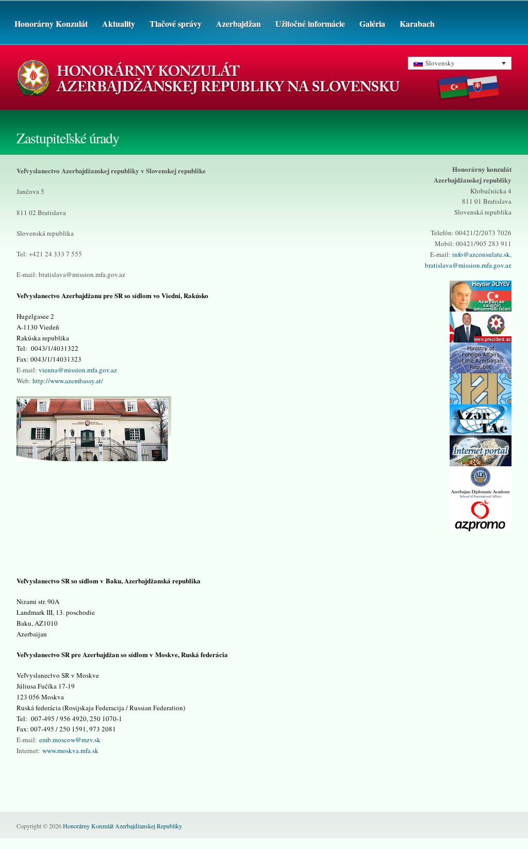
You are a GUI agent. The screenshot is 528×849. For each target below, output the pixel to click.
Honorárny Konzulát (51, 23)
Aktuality (118, 23)
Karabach (417, 23)
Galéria (372, 23)
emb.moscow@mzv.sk (70, 739)
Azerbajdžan (238, 23)
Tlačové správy (176, 23)
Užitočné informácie (310, 23)
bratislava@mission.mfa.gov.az (468, 265)
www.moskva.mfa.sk (70, 750)
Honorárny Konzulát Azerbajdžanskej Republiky (122, 826)
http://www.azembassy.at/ (67, 380)
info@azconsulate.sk (481, 254)
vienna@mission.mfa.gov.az (78, 369)
